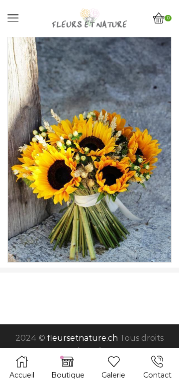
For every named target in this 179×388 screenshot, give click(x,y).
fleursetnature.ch (82, 338)
